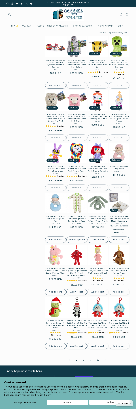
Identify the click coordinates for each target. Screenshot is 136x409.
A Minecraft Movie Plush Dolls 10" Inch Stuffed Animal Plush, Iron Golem (76, 63)
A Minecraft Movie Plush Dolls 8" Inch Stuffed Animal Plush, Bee (98, 63)
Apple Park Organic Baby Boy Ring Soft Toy (55, 218)
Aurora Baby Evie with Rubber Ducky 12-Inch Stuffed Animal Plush (55, 270)
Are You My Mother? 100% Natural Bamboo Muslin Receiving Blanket (119, 219)
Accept (67, 402)
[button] (9, 14)
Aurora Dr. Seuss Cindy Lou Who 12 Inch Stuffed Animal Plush (98, 270)
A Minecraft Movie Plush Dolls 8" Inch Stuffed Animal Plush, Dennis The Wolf (55, 117)
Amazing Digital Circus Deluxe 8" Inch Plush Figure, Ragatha (98, 168)
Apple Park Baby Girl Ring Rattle (119, 167)
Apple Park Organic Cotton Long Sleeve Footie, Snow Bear (76, 218)
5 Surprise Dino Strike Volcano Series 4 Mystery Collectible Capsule (55, 63)
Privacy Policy (43, 395)
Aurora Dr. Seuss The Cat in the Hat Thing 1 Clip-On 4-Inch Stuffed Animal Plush (98, 324)
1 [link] (69, 359)
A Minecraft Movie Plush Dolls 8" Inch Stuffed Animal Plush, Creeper (119, 63)
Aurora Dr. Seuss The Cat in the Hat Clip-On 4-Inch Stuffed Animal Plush (77, 324)
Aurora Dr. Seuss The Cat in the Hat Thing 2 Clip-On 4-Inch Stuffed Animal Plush (119, 324)
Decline (110, 402)
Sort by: (102, 32)
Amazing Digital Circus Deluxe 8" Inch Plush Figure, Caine (98, 116)
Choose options (77, 239)
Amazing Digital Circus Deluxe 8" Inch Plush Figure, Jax (55, 168)
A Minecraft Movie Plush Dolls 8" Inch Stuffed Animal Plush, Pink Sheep (76, 117)
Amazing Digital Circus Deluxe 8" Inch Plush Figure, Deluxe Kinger (119, 117)
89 (98, 360)
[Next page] (105, 360)
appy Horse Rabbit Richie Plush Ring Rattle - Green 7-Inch (98, 218)
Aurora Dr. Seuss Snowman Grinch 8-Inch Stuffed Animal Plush (55, 324)
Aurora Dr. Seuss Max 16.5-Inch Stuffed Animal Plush (119, 270)
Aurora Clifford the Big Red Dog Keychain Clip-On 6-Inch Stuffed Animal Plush (76, 271)
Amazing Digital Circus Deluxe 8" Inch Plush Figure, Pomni (76, 168)
